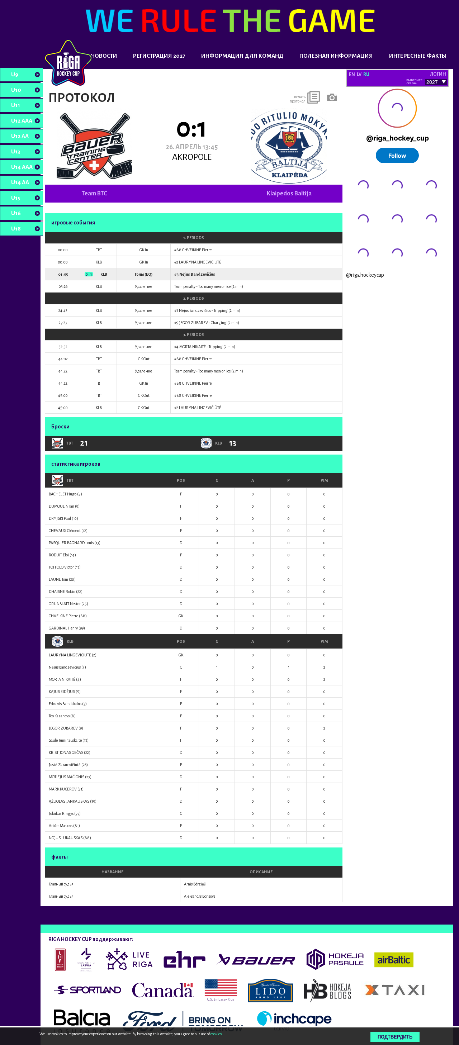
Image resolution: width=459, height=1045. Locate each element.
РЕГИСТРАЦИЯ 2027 (159, 56)
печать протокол (298, 99)
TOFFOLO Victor (61, 567)
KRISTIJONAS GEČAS (66, 752)
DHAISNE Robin (62, 591)
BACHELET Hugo (62, 494)
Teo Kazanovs (59, 716)
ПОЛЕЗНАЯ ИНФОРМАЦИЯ (336, 56)
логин (438, 74)
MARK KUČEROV (63, 789)
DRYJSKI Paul (60, 518)
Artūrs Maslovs (60, 825)
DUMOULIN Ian (61, 506)
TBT (70, 480)
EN (352, 74)
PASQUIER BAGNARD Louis (71, 543)
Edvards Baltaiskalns (65, 704)
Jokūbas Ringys (61, 813)
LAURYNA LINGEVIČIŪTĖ (200, 262)
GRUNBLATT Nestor (65, 604)
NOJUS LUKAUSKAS (65, 838)
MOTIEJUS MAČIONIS (66, 777)
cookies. (216, 1034)
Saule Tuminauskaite (65, 740)
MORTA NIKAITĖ (192, 347)
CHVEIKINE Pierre (197, 250)
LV (359, 74)
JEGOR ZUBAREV (193, 322)
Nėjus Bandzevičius (197, 274)
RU (366, 74)
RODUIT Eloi (59, 555)
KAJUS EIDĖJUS (62, 691)
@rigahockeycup (365, 275)
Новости (104, 56)
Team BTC (94, 193)
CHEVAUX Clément (65, 530)
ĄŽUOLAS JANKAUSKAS (69, 801)
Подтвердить (395, 1037)
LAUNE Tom (58, 579)
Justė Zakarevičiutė (65, 765)
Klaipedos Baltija (289, 193)
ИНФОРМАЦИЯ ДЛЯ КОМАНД (242, 56)
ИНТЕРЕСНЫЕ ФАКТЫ (418, 56)
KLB (70, 641)
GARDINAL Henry (63, 628)
